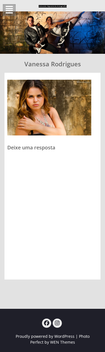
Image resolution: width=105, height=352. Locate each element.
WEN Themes (62, 342)
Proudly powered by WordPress (45, 336)
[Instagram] (57, 323)
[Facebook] (46, 323)
